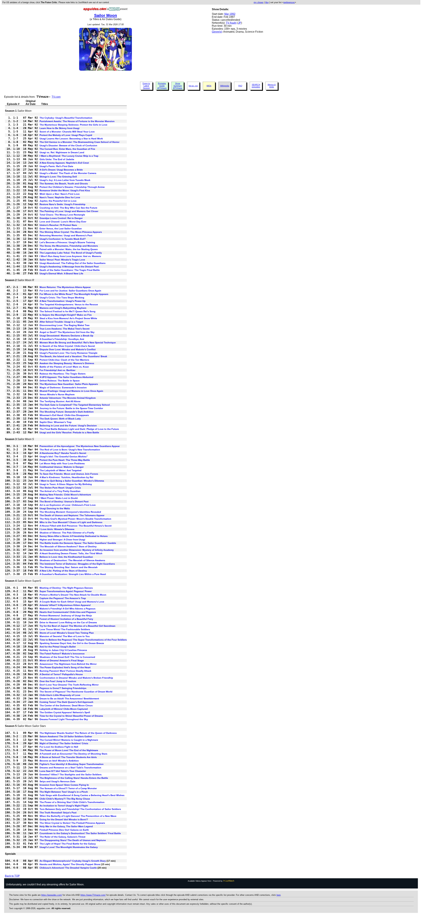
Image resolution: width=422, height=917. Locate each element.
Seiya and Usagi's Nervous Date (57, 781)
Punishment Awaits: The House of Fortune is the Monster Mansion (77, 121)
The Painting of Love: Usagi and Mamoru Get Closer (69, 211)
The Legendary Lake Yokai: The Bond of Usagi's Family (71, 252)
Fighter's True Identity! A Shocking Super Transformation (72, 764)
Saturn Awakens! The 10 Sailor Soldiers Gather (66, 736)
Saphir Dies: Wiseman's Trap (56, 422)
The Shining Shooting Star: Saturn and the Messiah (69, 567)
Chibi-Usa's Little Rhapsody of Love (60, 695)
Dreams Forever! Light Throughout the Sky (64, 719)
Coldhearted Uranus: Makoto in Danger (62, 467)
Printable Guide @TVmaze (162, 85)
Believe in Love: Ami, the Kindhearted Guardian (66, 557)
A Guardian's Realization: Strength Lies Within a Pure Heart (73, 574)
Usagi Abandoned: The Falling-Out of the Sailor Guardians (73, 263)
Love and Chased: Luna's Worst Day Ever (63, 221)
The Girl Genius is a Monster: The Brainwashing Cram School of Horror (79, 142)
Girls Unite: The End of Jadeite (57, 159)
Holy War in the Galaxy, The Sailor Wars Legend (66, 826)
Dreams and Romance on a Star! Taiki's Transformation (70, 767)
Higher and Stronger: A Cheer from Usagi (62, 539)
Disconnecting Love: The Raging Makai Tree (65, 325)
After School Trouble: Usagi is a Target (61, 321)
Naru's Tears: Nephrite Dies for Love (60, 197)
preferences (289, 2)
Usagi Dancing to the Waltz (55, 508)
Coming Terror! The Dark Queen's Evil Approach (66, 702)
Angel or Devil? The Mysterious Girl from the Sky (67, 332)
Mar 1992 (229, 14)
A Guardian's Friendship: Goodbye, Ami (62, 339)
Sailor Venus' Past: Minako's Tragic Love (62, 259)
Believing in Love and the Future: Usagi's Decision (68, 425)
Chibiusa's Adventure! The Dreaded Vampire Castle (68, 867)
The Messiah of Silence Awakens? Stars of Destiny (68, 546)
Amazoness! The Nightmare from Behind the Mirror (68, 664)
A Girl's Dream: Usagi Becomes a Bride (61, 169)
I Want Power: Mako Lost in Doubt (59, 498)
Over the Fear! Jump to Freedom (58, 681)
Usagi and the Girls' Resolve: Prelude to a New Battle (69, 432)
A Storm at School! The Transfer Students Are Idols (68, 757)
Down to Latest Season (146, 85)
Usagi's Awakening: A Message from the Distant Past (69, 266)
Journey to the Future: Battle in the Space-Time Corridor (71, 408)
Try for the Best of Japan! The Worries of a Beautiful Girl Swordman (77, 626)
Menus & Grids (272, 86)
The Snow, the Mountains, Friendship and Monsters (69, 245)
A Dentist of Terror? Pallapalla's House (61, 674)
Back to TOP (12, 875)
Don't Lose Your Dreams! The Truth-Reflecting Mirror (69, 684)
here (278, 895)
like (267, 2)
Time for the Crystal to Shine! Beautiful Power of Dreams (71, 716)
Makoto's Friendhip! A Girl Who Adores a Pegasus (67, 608)
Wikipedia (224, 86)
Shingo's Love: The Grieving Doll (58, 176)
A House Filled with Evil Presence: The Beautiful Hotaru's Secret (76, 525)
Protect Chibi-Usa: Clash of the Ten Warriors (64, 359)
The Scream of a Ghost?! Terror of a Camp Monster (68, 788)
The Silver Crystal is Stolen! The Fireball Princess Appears (72, 823)
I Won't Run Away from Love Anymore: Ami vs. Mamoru (70, 256)
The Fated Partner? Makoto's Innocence (62, 653)
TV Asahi (231, 22)
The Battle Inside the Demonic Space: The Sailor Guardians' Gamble (78, 543)
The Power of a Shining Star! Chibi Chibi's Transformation (72, 802)
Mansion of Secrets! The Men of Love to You (65, 636)
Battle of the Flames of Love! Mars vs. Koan (64, 366)
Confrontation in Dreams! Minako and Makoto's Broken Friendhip (76, 677)
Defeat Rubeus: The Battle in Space (60, 380)
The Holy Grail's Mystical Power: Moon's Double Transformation (75, 518)
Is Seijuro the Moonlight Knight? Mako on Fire (66, 315)
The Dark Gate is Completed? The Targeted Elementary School (75, 404)
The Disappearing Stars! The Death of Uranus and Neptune (73, 840)
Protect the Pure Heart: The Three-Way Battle (65, 460)
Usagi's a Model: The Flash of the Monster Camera (68, 173)
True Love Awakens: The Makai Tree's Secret (65, 328)
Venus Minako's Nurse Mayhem (57, 394)
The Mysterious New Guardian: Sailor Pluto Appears (69, 384)
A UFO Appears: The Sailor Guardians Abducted (66, 377)
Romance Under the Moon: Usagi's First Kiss (65, 190)
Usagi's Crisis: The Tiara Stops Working (62, 297)
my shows (258, 2)
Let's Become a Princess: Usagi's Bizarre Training (67, 242)
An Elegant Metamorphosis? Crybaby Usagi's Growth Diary (73, 861)
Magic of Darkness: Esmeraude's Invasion (63, 387)
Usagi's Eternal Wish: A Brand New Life (61, 273)
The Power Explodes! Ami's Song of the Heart (65, 667)
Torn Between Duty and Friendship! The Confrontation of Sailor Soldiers (80, 809)
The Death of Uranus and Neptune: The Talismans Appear (72, 515)
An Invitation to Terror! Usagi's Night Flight (64, 805)
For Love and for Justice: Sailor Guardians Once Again (70, 290)
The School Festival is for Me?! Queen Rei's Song (67, 311)
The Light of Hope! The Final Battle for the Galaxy (68, 843)
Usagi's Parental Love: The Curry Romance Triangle (68, 353)
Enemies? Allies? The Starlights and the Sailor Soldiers (71, 774)
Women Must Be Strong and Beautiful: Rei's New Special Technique (78, 342)
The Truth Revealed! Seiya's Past (58, 812)
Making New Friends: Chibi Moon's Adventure (65, 494)
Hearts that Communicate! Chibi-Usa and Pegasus (68, 612)
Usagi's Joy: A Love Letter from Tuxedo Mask (65, 180)
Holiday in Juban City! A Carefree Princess (63, 650)
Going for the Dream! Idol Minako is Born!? (64, 819)
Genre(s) (217, 31)
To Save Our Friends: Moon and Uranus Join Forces (69, 474)
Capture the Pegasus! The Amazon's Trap (63, 598)
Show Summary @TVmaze (177, 85)
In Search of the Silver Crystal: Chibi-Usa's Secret (67, 346)
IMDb (209, 86)
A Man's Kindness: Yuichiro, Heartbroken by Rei (66, 477)
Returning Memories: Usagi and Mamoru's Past (66, 235)
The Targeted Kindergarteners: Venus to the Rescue (69, 304)
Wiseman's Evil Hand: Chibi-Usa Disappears (64, 415)
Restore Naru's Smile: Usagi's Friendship (62, 204)
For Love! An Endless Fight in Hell (59, 746)
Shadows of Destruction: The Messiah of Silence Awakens (72, 560)
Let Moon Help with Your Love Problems (62, 463)
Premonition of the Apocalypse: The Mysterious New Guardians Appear (80, 446)
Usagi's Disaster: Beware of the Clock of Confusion (68, 145)
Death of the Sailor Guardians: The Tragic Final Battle (70, 270)
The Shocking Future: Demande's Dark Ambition (67, 411)
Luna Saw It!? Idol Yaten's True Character (63, 771)
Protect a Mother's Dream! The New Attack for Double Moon (73, 594)
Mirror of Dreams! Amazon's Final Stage (62, 660)
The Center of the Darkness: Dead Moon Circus (66, 705)
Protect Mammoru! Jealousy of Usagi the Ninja (66, 615)
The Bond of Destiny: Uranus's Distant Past (64, 501)
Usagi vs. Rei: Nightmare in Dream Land (62, 152)
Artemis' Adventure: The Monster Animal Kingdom (68, 398)
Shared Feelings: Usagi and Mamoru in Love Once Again (71, 391)
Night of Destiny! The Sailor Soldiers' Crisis (64, 743)
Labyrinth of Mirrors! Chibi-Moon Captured (64, 709)
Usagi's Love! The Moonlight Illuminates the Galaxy (69, 847)
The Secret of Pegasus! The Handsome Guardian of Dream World (76, 691)
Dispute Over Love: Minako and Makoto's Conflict (68, 349)
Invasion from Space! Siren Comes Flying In (64, 785)
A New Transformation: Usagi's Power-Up (63, 301)
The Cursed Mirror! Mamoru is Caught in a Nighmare (69, 740)
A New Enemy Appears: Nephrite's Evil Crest (64, 162)
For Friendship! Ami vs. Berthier (57, 370)
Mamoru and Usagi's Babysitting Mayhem (63, 308)
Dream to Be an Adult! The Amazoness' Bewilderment (69, 698)
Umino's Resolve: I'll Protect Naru (58, 225)
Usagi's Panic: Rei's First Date (56, 166)
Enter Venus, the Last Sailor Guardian (61, 228)
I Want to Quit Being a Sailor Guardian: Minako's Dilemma (72, 480)
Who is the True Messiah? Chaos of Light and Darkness (71, 522)
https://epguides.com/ (51, 895)
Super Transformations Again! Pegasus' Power (66, 591)
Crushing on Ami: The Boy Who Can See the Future (68, 207)
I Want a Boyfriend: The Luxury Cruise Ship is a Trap (69, 156)
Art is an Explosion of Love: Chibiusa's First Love (68, 505)
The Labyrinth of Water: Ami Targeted (60, 470)
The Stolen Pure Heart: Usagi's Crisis (60, 487)
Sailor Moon (105, 15)
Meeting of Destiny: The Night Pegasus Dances (66, 588)
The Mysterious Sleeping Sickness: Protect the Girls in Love (73, 124)
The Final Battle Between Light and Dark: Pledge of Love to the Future (79, 429)
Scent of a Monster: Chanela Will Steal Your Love (67, 131)
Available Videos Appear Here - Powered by (205, 881)
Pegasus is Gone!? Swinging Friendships (63, 688)
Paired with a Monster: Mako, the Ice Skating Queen (69, 249)
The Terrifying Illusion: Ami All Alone (60, 401)
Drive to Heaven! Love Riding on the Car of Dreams (68, 622)
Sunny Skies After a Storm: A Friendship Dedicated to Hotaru (74, 536)
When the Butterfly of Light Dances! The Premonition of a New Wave (78, 816)
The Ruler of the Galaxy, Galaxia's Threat (62, 836)
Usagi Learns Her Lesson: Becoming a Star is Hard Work (71, 138)
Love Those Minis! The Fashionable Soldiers (65, 629)
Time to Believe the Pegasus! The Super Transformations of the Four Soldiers (83, 639)
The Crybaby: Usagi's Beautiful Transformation (66, 117)
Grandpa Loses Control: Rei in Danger (61, 218)
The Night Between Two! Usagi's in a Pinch (64, 791)
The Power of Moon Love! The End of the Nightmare (69, 750)
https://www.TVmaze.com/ (93, 895)
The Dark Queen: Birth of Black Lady (60, 418)
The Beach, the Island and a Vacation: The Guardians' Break (73, 356)
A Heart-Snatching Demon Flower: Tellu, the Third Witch (71, 553)
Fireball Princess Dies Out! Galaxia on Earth (64, 830)
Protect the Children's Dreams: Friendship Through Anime (72, 187)
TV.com (56, 96)
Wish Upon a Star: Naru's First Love (60, 194)
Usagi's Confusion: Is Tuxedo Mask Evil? (63, 239)
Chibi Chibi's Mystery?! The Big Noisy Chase (65, 798)
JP (239, 22)
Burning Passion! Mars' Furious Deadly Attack (65, 671)
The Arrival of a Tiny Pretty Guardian (60, 491)
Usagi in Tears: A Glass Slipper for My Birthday (66, 484)
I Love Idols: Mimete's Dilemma (57, 529)
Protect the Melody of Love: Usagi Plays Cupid (66, 135)
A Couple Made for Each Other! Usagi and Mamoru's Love (72, 601)
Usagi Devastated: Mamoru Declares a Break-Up (66, 335)
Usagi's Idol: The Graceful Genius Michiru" (64, 456)
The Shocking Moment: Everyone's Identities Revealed (70, 512)
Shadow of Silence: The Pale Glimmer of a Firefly (67, 532)
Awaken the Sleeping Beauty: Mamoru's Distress (67, 363)
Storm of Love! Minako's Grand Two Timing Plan (67, 632)
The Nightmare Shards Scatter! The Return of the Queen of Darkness (78, 733)
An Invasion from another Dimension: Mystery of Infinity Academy (77, 550)
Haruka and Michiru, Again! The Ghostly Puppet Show (70, 864)
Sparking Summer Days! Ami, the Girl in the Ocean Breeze (72, 643)
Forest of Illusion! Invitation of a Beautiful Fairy (66, 619)
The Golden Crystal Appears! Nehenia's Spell (65, 712)
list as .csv (193, 86)
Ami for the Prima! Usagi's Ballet (58, 646)
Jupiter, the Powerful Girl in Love (58, 201)
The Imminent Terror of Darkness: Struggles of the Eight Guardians (77, 563)
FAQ (240, 86)
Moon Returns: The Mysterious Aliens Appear (65, 287)
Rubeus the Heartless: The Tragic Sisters (63, 373)
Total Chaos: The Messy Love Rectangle (62, 214)
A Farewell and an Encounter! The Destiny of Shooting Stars (73, 753)
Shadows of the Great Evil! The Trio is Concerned (67, 657)
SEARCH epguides (256, 86)
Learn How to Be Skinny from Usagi (59, 128)
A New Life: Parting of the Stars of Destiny (63, 570)
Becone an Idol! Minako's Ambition (59, 760)
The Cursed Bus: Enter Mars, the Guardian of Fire (67, 149)
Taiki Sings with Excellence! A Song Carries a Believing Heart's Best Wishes (82, 795)
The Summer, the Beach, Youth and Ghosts (64, 183)
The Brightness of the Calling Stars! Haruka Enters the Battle (74, 778)
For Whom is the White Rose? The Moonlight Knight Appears (74, 294)
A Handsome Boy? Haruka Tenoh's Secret (63, 453)
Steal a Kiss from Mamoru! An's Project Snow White (68, 318)
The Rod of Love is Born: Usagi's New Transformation (70, 449)
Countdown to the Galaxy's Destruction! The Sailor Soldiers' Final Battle (80, 833)
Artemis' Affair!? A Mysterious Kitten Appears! (65, 605)
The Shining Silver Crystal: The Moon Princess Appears (71, 232)
